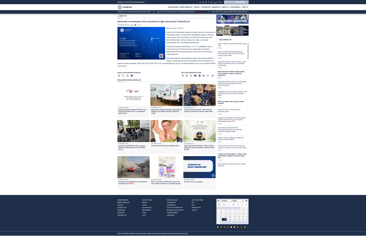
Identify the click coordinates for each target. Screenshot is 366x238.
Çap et (132, 25)
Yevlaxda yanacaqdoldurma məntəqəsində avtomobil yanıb (132, 182)
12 (229, 213)
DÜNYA (144, 205)
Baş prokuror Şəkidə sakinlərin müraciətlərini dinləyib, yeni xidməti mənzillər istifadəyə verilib (166, 111)
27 (235, 219)
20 (235, 216)
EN (203, 2)
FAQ (193, 202)
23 (247, 216)
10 (220, 213)
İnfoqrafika (146, 210)
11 (225, 213)
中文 (220, 2)
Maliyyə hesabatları (175, 207)
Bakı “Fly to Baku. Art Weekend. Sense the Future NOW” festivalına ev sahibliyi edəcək (166, 182)
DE (206, 2)
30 (247, 219)
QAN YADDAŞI (146, 207)
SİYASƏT (197, 7)
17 (220, 216)
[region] (233, 105)
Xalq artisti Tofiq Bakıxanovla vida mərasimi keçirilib (168, 11)
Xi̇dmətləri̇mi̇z (172, 212)
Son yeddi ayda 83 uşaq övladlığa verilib (165, 146)
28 (239, 219)
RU (200, 2)
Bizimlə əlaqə (172, 200)
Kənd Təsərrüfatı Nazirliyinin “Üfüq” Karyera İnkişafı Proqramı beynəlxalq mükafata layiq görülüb (199, 147)
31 (220, 222)
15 (243, 213)
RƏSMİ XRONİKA (173, 7)
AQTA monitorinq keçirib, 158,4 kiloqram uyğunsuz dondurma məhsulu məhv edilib (198, 110)
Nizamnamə (171, 205)
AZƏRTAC (180, 28)
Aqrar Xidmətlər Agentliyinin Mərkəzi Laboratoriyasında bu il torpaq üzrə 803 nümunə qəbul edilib (231, 53)
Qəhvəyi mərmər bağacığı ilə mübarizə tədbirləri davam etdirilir (231, 138)
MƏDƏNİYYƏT (216, 7)
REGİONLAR (121, 210)
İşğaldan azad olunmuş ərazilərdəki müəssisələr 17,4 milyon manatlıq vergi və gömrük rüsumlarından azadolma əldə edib (243, 11)
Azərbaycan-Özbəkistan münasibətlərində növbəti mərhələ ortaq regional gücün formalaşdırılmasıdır (232, 119)
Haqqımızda (171, 202)
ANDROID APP (196, 207)
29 (243, 219)
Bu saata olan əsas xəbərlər (193, 182)
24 (220, 219)
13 (235, 213)
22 (243, 216)
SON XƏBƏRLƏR (225, 40)
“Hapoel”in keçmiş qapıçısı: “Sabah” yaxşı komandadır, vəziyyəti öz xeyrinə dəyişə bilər (232, 156)
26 (229, 219)
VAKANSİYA (171, 215)
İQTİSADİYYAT (206, 7)
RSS (193, 205)
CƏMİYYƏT (225, 7)
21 (239, 216)
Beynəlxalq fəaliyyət (175, 210)
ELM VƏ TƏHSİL (147, 200)
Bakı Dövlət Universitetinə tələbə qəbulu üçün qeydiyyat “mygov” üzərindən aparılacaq (231, 73)
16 (247, 213)
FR (208, 2)
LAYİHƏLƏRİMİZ (234, 7)
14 (239, 213)
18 (225, 216)
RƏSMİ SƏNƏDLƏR (186, 7)
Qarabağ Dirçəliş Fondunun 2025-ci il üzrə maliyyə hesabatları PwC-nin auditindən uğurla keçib (132, 111)
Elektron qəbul (198, 200)
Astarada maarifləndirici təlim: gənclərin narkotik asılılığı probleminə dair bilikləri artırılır (131, 147)
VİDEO (244, 7)
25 (225, 219)
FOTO (144, 215)
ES (211, 2)
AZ (197, 2)
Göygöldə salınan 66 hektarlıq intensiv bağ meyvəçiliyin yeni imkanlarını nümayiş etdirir (232, 93)
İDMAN (144, 202)
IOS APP (194, 210)
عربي (215, 2)
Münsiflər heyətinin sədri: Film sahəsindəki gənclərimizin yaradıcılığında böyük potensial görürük (232, 83)
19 (229, 216)
